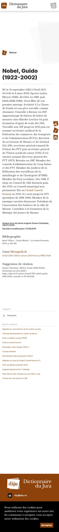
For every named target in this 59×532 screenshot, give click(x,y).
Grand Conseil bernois (11, 343)
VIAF (48, 256)
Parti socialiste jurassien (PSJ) (15, 365)
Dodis (5, 256)
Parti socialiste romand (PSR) (14, 338)
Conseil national (9, 351)
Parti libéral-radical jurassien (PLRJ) (17, 356)
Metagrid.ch (18, 251)
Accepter (46, 525)
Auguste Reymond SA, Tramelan (16, 369)
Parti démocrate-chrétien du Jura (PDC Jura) (21, 374)
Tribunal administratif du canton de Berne (19, 334)
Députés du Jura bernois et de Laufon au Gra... (22, 329)
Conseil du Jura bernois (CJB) (14, 378)
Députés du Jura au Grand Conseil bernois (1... (21, 360)
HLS (11, 256)
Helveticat (34, 256)
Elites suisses (21, 256)
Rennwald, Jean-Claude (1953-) (15, 347)
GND (42, 256)
